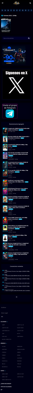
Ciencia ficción (20, 349)
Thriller (19, 364)
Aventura (4, 349)
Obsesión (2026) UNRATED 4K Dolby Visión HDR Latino (18, 275)
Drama (18, 355)
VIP (1, 389)
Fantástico (4, 361)
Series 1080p (5, 374)
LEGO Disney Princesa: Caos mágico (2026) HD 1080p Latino (16, 272)
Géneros (3, 343)
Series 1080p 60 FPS (6, 379)
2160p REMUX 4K (5, 330)
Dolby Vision (20, 327)
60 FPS (18, 333)
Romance (19, 361)
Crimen (18, 352)
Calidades (3, 321)
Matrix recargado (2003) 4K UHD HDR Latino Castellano (18, 290)
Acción (3, 346)
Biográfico (5, 366)
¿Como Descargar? (6, 383)
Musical (19, 366)
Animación (19, 346)
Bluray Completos (6, 339)
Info (2, 316)
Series (2, 370)
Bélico (3, 364)
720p (3, 333)
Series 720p (4, 376)
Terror (3, 355)
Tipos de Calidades (6, 386)
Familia (3, 358)
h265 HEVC (4, 336)
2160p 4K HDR (5, 327)
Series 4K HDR (20, 374)
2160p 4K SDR (20, 330)
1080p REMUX (20, 336)
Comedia (4, 352)
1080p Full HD (20, 325)
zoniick (5, 270)
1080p (3, 325)
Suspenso (19, 358)
